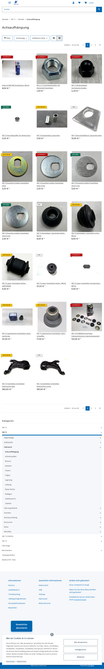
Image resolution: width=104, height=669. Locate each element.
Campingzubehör (8, 555)
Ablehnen (80, 657)
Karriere (11, 585)
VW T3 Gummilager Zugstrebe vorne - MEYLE (85, 234)
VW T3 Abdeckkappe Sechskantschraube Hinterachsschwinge (79, 86)
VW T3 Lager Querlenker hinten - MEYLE (51, 283)
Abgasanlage (9, 437)
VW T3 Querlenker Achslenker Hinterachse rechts (48, 385)
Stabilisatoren (10, 499)
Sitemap (42, 594)
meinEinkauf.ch (14, 590)
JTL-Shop (91, 666)
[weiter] (99, 45)
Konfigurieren (80, 649)
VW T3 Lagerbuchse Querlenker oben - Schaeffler (51, 334)
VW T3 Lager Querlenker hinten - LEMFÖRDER (14, 284)
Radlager (8, 494)
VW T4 (4, 541)
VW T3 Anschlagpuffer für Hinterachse (16, 135)
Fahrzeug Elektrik (10, 508)
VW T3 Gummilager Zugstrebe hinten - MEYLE (51, 234)
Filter (8, 38)
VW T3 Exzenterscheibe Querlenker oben (15, 184)
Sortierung (20, 38)
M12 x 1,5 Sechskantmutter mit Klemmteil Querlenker (48, 86)
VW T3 (4, 432)
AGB (40, 590)
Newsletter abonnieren (21, 626)
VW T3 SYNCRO (7, 536)
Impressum (10, 661)
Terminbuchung (14, 594)
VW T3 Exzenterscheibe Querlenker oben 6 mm (15, 234)
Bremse (8, 461)
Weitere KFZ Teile (9, 560)
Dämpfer (8, 466)
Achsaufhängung (12, 452)
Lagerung (8, 480)
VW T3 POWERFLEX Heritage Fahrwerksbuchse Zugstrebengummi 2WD (85, 335)
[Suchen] (99, 9)
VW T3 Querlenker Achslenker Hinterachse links (13, 385)
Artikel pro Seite (38, 38)
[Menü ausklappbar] (9, 1)
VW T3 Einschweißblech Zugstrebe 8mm (86, 135)
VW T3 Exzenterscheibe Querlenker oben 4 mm (50, 184)
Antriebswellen (10, 456)
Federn (8, 470)
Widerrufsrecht (44, 603)
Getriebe (7, 513)
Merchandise (7, 550)
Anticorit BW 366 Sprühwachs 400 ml (15, 85)
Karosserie (8, 522)
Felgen (7, 475)
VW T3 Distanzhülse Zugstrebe (48, 135)
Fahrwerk (8, 447)
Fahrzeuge (6, 545)
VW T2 (4, 427)
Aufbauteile (8, 442)
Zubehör (8, 503)
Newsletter (12, 608)
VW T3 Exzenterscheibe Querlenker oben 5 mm (84, 184)
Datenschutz (21, 661)
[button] (73, 2)
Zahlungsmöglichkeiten (17, 599)
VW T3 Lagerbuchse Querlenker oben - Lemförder (16, 334)
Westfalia (7, 531)
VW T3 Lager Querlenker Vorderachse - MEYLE (86, 284)
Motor (6, 527)
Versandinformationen (16, 603)
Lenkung (8, 484)
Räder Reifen (10, 489)
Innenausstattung (10, 517)
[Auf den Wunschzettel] (28, 58)
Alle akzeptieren (80, 642)
